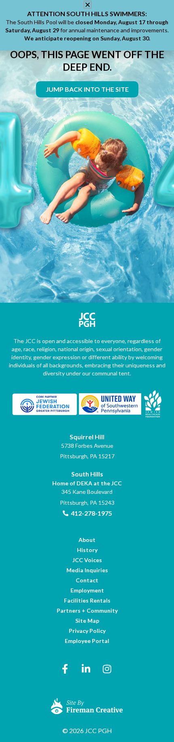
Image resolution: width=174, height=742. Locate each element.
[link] (87, 89)
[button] (88, 5)
